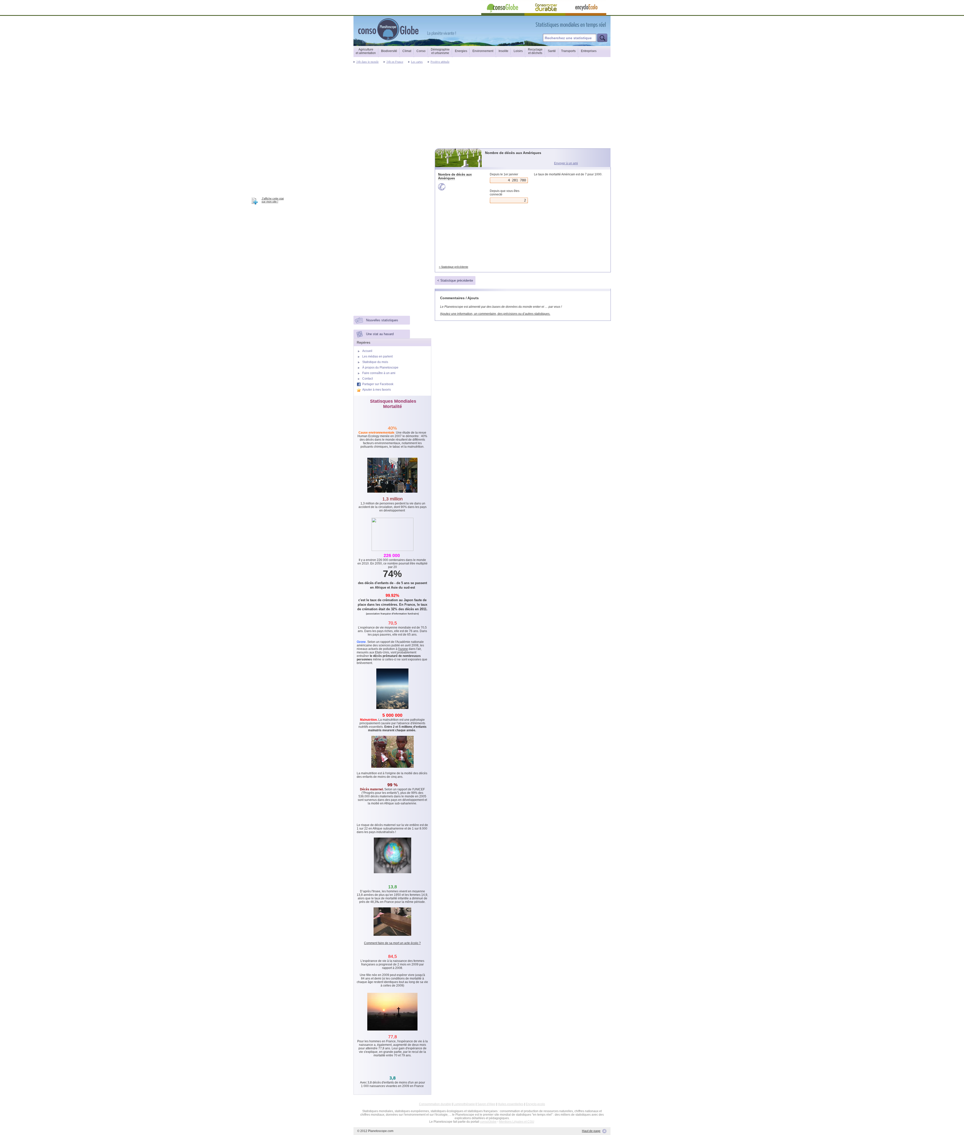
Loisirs (518, 51)
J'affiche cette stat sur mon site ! (273, 200)
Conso (421, 51)
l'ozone (403, 649)
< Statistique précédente (453, 266)
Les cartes (417, 62)
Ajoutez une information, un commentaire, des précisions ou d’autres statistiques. (495, 314)
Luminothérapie (464, 1104)
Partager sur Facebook (377, 384)
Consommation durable (435, 1104)
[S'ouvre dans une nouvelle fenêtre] (593, 24)
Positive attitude (440, 62)
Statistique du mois (375, 362)
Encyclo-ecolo (535, 1104)
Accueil (367, 351)
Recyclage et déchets (535, 51)
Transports (568, 51)
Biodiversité (389, 51)
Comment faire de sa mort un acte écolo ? (392, 943)
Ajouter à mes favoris (376, 389)
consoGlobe (488, 1121)
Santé (552, 51)
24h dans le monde (367, 62)
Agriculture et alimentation (366, 51)
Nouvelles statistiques (382, 320)
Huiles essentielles (510, 1104)
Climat (406, 51)
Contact (367, 378)
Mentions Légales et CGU (516, 1121)
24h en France (394, 62)
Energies (461, 51)
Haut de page (591, 1131)
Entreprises (588, 51)
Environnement (482, 51)
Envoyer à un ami (566, 163)
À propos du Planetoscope (380, 367)
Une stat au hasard (380, 334)
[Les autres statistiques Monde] (458, 186)
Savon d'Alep (486, 1104)
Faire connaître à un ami (378, 373)
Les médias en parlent (377, 356)
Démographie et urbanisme (440, 51)
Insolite (503, 51)
